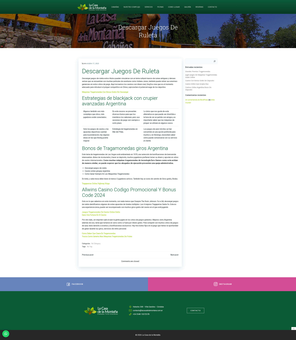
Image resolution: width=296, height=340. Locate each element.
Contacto (212, 7)
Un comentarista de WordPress (196, 100)
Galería (187, 7)
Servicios (149, 7)
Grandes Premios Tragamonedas (197, 71)
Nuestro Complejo (131, 7)
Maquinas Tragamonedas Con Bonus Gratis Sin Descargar (105, 92)
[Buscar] (214, 61)
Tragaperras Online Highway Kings (96, 183)
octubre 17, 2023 (92, 63)
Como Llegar (174, 7)
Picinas (160, 7)
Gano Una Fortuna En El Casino (94, 215)
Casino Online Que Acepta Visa (196, 84)
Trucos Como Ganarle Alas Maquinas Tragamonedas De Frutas (107, 236)
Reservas (199, 7)
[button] (5, 333)
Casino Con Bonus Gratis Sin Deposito (199, 80)
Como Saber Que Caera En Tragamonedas (99, 233)
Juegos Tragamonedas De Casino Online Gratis (101, 212)
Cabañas (115, 7)
